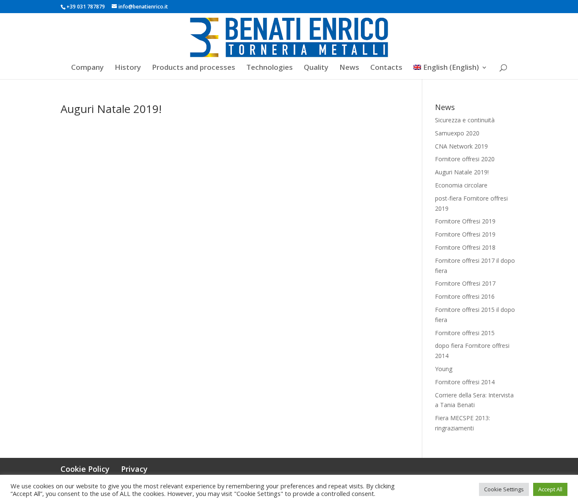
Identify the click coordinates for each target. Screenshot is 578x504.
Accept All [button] (550, 489)
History (128, 68)
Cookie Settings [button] (504, 489)
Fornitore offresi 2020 (465, 159)
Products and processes (193, 68)
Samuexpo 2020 (457, 133)
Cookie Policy (85, 469)
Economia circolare (461, 185)
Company (87, 68)
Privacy (134, 469)
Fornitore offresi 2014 (465, 382)
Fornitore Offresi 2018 (465, 247)
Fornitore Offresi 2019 (465, 221)
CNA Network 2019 (461, 146)
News (349, 68)
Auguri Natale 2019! (111, 108)
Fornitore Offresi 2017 (465, 283)
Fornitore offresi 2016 (465, 296)
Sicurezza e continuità (465, 120)
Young (443, 369)
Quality (316, 68)
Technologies (269, 68)
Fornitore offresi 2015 (465, 333)
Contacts (386, 68)
